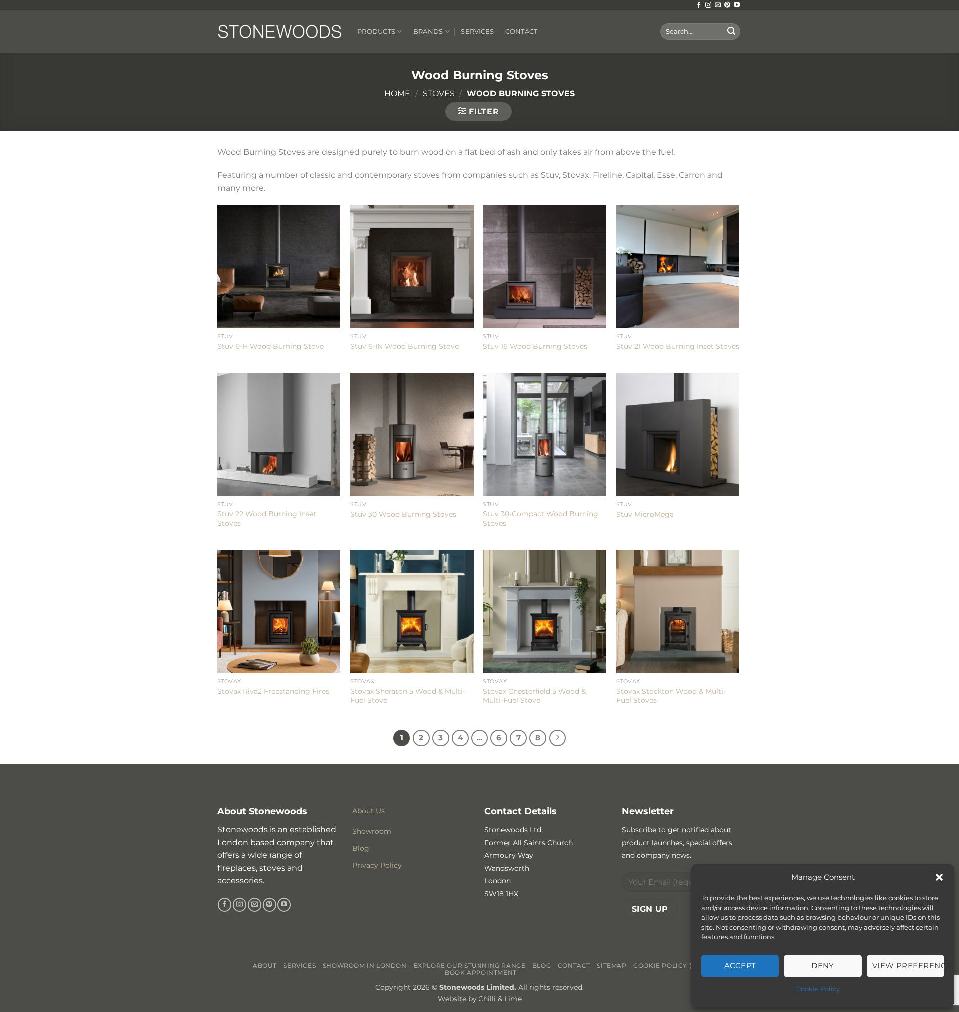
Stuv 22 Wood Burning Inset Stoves (266, 518)
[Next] (557, 738)
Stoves (439, 93)
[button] (939, 877)
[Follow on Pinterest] (727, 5)
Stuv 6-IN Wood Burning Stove (404, 346)
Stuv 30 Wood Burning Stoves (403, 514)
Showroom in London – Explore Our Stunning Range (424, 965)
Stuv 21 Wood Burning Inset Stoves (677, 346)
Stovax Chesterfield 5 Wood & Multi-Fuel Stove (534, 696)
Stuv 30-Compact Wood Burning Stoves (540, 518)
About (265, 965)
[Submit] (731, 31)
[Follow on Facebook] (699, 5)
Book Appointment (481, 972)
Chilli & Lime (500, 998)
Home (397, 93)
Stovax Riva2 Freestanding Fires (273, 691)
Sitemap (611, 965)
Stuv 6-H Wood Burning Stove (270, 346)
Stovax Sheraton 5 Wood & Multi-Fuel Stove (407, 696)
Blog (541, 965)
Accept (740, 965)
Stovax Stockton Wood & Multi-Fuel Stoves (671, 696)
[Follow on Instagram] (708, 5)
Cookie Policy (818, 989)
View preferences (908, 965)
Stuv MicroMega (645, 514)
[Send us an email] (718, 5)
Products (376, 31)
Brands (428, 31)
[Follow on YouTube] (737, 5)
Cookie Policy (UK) (668, 965)
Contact (521, 31)
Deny (822, 965)
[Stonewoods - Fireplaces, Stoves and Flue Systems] (279, 31)
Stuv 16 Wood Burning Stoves (535, 346)
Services (477, 31)
